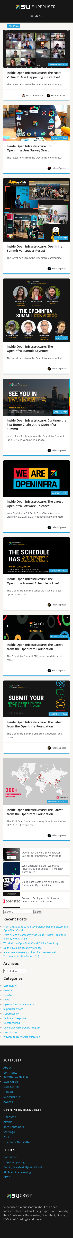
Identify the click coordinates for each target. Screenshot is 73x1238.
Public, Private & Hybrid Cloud (22, 1167)
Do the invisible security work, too (22, 947)
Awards (8, 1102)
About (7, 1067)
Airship (7, 1122)
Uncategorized (11, 1022)
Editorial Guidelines (15, 1076)
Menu (39, 16)
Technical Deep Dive (14, 1018)
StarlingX (9, 1132)
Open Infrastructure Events (18, 1004)
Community (9, 985)
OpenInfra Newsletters (17, 1142)
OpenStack (10, 1117)
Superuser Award (13, 1008)
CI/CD (7, 1177)
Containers (10, 1157)
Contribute (10, 1072)
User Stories (10, 1032)
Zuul (6, 1137)
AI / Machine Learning (17, 1172)
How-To (7, 995)
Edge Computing (14, 1162)
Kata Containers (13, 1127)
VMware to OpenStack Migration (21, 1036)
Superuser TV (11, 1013)
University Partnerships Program (21, 1027)
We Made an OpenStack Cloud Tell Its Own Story (30, 943)
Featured (8, 990)
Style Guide (10, 1082)
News (6, 999)
